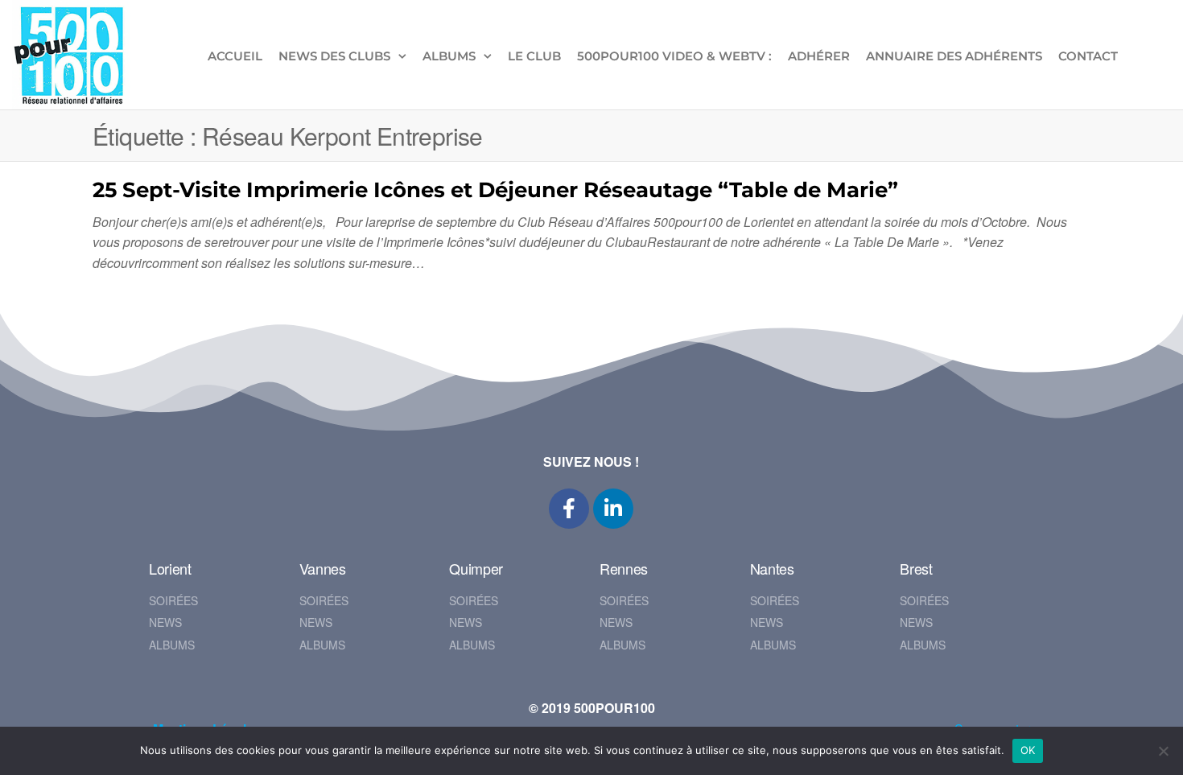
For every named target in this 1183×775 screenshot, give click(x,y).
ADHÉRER (819, 56)
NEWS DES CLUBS (334, 56)
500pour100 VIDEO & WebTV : (674, 56)
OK (1028, 750)
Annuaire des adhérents (954, 56)
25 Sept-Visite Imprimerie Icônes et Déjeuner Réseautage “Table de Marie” (495, 190)
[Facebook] (569, 508)
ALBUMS (449, 56)
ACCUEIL (235, 56)
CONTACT (1088, 56)
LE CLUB (534, 56)
